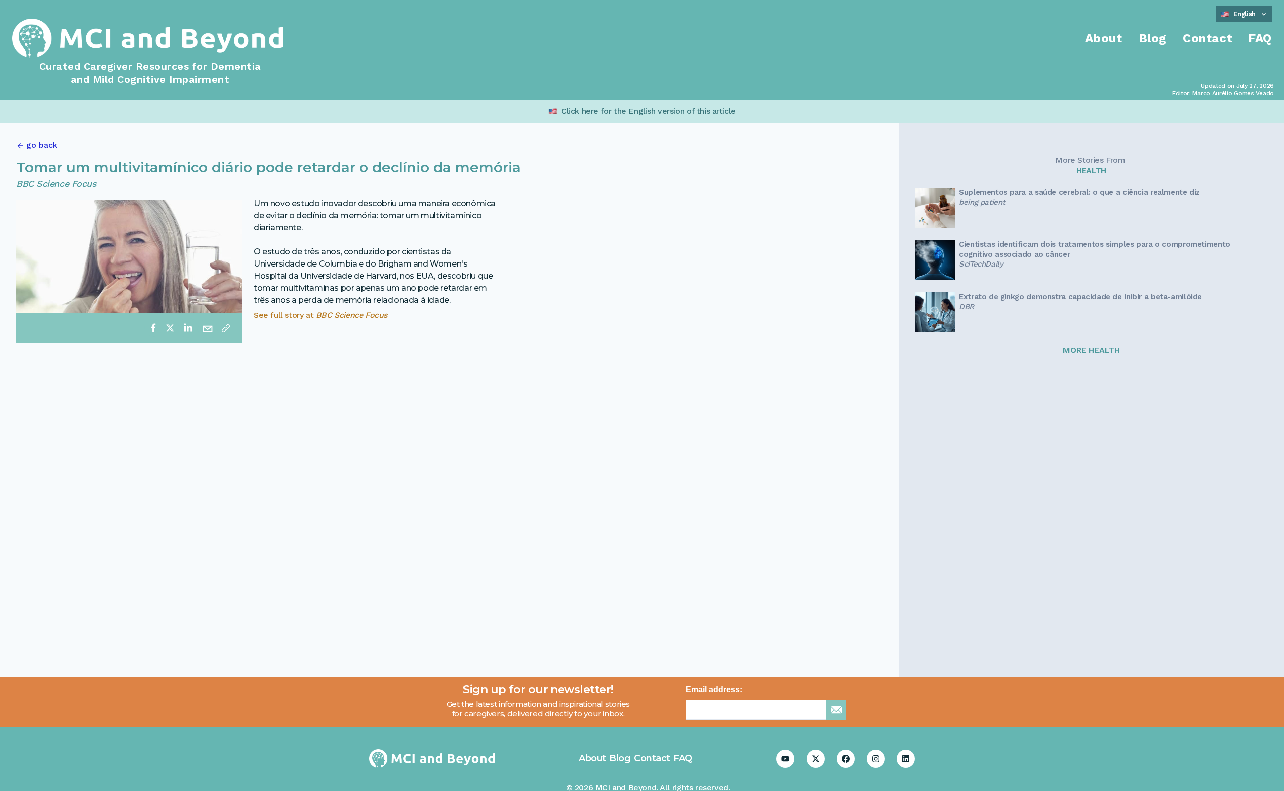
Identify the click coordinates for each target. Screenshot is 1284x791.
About (1103, 38)
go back (41, 145)
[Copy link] (226, 328)
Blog (1153, 38)
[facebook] (153, 328)
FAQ (1260, 38)
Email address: (714, 689)
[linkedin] (188, 328)
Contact (1207, 38)
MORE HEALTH (1091, 350)
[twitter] (170, 328)
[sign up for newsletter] (836, 710)
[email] (208, 328)
